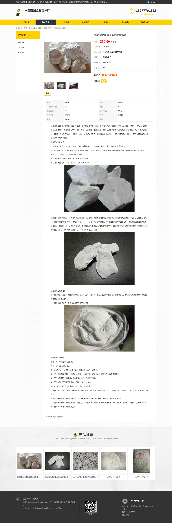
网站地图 (59, 508)
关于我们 (85, 22)
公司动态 (105, 22)
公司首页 (25, 22)
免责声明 (43, 508)
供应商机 (45, 22)
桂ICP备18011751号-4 (45, 502)
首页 (25, 28)
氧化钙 (21, 43)
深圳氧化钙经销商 (113, 477)
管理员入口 (51, 508)
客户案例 (125, 22)
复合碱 (21, 48)
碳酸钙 (40, 28)
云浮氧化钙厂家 (141, 477)
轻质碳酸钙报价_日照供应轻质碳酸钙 (29, 477)
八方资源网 (35, 508)
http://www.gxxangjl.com (54, 417)
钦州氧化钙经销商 (85, 477)
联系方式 (145, 22)
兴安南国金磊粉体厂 (60, 502)
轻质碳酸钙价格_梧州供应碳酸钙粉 (57, 477)
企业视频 (65, 22)
